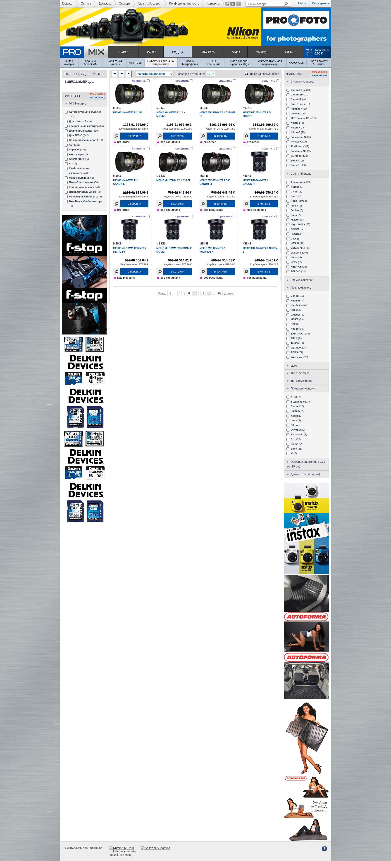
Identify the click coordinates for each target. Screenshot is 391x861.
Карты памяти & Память (319, 62)
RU (233, 3)
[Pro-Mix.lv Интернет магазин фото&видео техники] (84, 52)
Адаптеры (135, 62)
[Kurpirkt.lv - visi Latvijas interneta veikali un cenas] (125, 851)
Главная (67, 3)
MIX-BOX (208, 52)
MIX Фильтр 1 (77, 103)
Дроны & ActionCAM (90, 62)
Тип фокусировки (301, 380)
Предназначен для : (304, 388)
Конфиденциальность (184, 3)
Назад (162, 293)
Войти (302, 3)
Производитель (301, 287)
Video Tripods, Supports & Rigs (239, 62)
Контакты (213, 3)
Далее (228, 293)
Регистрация (320, 3)
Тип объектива (300, 373)
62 (219, 293)
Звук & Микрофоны (190, 62)
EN (238, 3)
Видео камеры (69, 62)
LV (227, 3)
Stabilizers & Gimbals (114, 62)
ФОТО (151, 52)
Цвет (294, 365)
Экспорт (124, 3)
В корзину (134, 136)
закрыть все (97, 97)
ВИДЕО (177, 52)
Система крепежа (302, 81)
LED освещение (213, 62)
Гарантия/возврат (150, 3)
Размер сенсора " (302, 280)
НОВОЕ (124, 52)
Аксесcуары (296, 62)
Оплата (86, 3)
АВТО (236, 52)
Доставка (105, 3)
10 (208, 293)
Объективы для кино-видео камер (161, 62)
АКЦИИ (261, 52)
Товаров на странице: (191, 74)
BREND (289, 52)
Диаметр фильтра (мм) (305, 474)
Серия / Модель (301, 173)
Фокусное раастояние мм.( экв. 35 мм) (305, 464)
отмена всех (97, 94)
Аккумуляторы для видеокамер (270, 62)
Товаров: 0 (322, 51)
